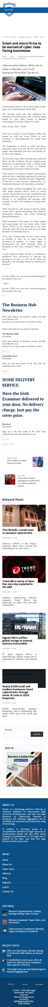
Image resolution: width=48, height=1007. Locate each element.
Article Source (8, 444)
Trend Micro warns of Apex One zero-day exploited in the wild (18, 584)
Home (4, 56)
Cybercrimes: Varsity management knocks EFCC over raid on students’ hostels (29, 481)
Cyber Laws (8, 869)
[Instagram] (43, 16)
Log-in (5, 887)
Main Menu (8, 10)
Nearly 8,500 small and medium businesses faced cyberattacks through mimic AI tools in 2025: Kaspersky (17, 692)
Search (8, 730)
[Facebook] (36, 16)
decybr (13, 37)
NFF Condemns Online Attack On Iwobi (16, 460)
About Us (7, 864)
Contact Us (7, 891)
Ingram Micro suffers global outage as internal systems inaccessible (17, 640)
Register (6, 882)
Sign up (5, 351)
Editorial (6, 873)
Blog (42, 37)
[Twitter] (40, 16)
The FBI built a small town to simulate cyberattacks (18, 531)
